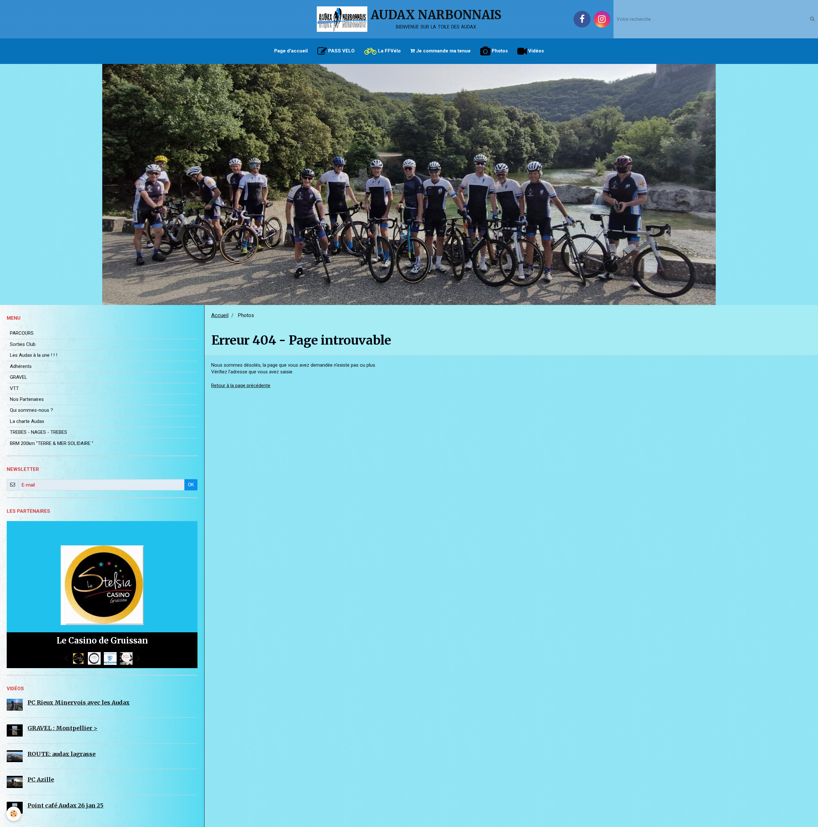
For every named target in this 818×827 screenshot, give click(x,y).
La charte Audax (27, 421)
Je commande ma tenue (443, 51)
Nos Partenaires (27, 399)
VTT (14, 388)
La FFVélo (389, 51)
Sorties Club (22, 344)
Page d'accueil (291, 51)
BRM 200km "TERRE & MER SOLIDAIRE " (51, 443)
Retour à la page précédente (240, 385)
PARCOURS (22, 333)
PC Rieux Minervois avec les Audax (78, 702)
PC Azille (40, 779)
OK (191, 485)
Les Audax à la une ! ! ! (33, 355)
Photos (499, 51)
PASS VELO (341, 51)
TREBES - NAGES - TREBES (38, 432)
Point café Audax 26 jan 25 (65, 805)
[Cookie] (13, 814)
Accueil (219, 315)
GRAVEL (18, 377)
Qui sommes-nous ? (31, 410)
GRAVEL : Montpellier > (62, 728)
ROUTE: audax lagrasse (61, 754)
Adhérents (21, 366)
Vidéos (535, 51)
